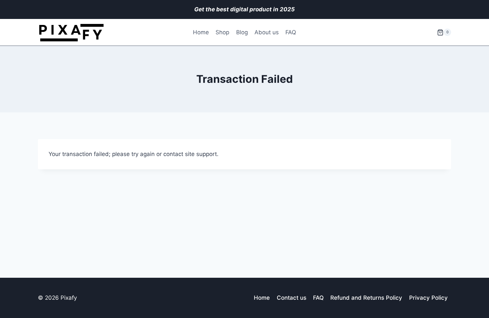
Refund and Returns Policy (366, 297)
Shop (222, 32)
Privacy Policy (428, 297)
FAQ (290, 32)
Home (201, 32)
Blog (242, 32)
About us (266, 32)
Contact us (291, 297)
